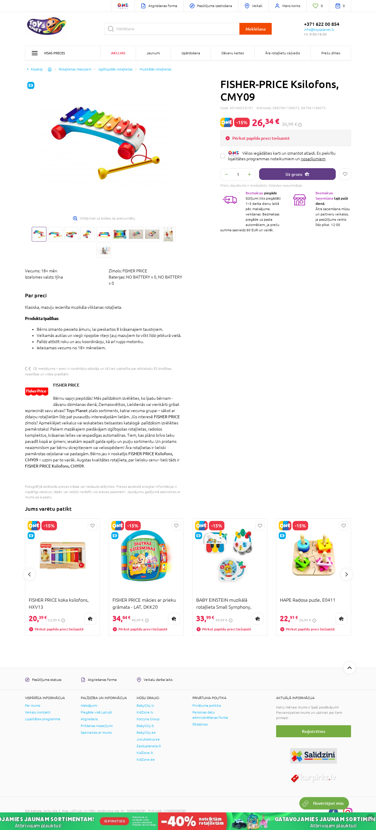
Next (346, 574)
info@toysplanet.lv (319, 30)
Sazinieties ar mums (96, 733)
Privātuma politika (206, 706)
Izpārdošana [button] (191, 53)
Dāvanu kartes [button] (232, 53)
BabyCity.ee (146, 733)
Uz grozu (294, 174)
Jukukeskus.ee (148, 739)
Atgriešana (89, 719)
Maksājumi (89, 706)
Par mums (32, 706)
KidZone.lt (145, 753)
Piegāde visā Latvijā (96, 712)
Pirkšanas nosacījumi (97, 726)
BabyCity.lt (145, 726)
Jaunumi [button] (153, 53)
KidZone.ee (146, 760)
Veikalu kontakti (38, 712)
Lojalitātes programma (42, 719)
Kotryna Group (148, 719)
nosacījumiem (313, 158)
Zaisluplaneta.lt (149, 746)
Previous (29, 574)
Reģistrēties (313, 731)
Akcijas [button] (118, 53)
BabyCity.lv (145, 706)
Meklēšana (256, 28)
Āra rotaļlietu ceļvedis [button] (282, 53)
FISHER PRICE (66, 384)
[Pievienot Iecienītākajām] (345, 174)
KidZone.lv (145, 712)
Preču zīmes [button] (330, 53)
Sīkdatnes (200, 724)
